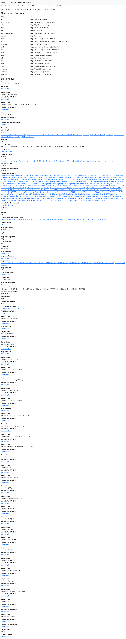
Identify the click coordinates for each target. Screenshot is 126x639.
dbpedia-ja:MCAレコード (93, 196)
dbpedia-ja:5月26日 (66, 188)
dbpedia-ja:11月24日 (91, 198)
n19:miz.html (10, 205)
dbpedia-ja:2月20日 (18, 180)
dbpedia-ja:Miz (6, 89)
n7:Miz (3, 313)
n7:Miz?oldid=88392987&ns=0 (10, 308)
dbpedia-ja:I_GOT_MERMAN (56, 190)
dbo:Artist (45, 135)
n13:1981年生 (40, 161)
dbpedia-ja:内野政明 (7, 175)
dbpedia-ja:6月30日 (56, 186)
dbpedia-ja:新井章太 (33, 200)
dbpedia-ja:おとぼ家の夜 (45, 177)
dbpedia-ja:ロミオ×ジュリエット (52, 192)
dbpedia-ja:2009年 (67, 196)
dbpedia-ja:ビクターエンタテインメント (28, 192)
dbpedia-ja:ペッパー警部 (40, 182)
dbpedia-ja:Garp (78, 188)
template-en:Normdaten (9, 219)
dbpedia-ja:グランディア (21, 175)
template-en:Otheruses (73, 219)
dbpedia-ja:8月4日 (88, 200)
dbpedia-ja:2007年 (79, 196)
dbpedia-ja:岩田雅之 (31, 180)
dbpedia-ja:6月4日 (68, 186)
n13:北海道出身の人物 (77, 161)
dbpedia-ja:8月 (27, 194)
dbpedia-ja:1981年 (28, 184)
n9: (2, 205)
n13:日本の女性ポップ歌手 (61, 161)
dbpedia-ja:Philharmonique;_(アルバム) (37, 188)
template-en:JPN (22, 219)
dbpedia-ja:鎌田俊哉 (25, 198)
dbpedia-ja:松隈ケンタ (109, 196)
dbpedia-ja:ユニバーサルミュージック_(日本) (100, 263)
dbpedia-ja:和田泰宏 (34, 186)
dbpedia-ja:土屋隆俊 (95, 180)
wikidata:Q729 (21, 135)
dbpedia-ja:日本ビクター (109, 175)
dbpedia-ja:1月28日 (44, 180)
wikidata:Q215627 (67, 135)
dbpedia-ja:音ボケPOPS (8, 192)
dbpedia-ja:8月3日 (76, 200)
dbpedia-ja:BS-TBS (42, 196)
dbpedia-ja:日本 (39, 184)
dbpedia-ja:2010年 (95, 175)
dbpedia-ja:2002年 (62, 184)
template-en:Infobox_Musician (56, 219)
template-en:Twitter (104, 219)
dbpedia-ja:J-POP (46, 175)
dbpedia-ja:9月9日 (7, 188)
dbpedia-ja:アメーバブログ (84, 182)
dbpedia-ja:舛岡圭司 (7, 190)
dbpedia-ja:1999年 (13, 198)
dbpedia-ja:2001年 (80, 186)
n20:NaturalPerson (28, 137)
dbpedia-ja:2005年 (111, 177)
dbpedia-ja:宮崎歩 (116, 190)
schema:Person (119, 135)
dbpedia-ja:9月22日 (75, 184)
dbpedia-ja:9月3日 (115, 188)
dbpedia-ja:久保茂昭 (68, 192)
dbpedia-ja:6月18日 (111, 182)
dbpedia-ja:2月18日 (59, 175)
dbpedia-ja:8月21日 (38, 198)
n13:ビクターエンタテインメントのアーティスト (99, 161)
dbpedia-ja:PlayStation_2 (40, 194)
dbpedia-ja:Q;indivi (20, 200)
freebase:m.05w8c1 (7, 151)
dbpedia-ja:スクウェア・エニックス (92, 184)
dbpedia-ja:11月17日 (100, 200)
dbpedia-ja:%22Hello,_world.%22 (112, 192)
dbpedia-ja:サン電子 (55, 196)
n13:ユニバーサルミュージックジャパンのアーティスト (18, 161)
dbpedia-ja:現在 (17, 184)
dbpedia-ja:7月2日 (71, 175)
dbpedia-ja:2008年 (81, 192)
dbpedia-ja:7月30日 (83, 175)
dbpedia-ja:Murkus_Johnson (86, 194)
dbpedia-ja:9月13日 (26, 182)
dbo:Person (5, 135)
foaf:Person (109, 135)
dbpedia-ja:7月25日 (78, 198)
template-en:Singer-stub (89, 219)
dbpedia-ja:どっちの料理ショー (18, 186)
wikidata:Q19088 (88, 135)
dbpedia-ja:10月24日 (104, 198)
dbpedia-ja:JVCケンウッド (73, 190)
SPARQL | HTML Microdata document (16, 2)
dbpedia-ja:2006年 (54, 182)
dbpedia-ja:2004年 (50, 184)
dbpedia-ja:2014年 (44, 263)
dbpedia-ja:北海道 (99, 182)
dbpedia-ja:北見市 (18, 188)
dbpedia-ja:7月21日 (117, 198)
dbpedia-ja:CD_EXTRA (103, 194)
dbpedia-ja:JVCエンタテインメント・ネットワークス (30, 190)
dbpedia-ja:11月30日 (15, 177)
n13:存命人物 (49, 161)
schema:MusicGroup (7, 137)
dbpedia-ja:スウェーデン (68, 182)
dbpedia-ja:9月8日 (118, 186)
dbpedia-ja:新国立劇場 (94, 192)
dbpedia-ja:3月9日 (89, 188)
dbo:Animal (30, 135)
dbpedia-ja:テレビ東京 (30, 177)
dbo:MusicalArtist (55, 135)
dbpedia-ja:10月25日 (7, 200)
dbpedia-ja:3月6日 (87, 190)
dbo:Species (38, 135)
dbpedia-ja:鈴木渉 (35, 175)
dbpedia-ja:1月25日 (108, 180)
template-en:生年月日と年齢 (37, 219)
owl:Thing (18, 137)
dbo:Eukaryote (77, 135)
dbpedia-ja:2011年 (71, 194)
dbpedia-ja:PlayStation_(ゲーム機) (11, 194)
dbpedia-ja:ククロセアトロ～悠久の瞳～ (63, 180)
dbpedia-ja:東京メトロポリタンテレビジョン (22, 196)
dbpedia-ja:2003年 (14, 182)
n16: (4, 205)
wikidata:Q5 (13, 135)
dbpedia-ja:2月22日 (82, 180)
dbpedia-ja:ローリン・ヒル (101, 190)
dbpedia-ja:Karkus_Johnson (62, 177)
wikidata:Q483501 (99, 135)
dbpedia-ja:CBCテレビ (102, 188)
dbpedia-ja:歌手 (55, 188)
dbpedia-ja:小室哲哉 (65, 198)
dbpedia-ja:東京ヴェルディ (94, 186)
